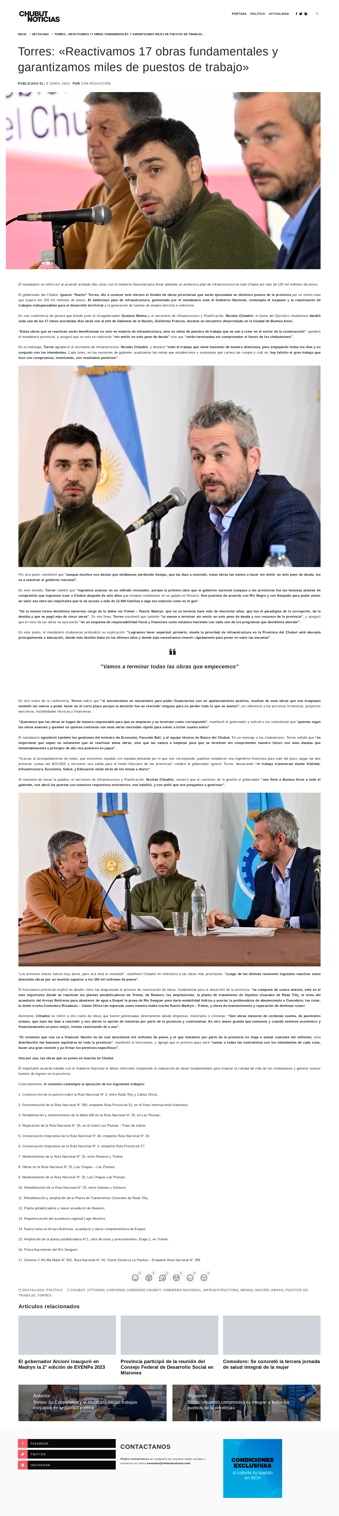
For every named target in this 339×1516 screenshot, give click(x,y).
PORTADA (239, 13)
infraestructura (221, 1290)
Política (258, 13)
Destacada (33, 1290)
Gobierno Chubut (144, 1290)
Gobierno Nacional (182, 1290)
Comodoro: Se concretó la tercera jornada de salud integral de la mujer (271, 1364)
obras (277, 1290)
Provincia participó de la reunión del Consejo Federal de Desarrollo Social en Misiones (167, 1367)
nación (262, 1290)
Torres (44, 1295)
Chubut (77, 1290)
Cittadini (96, 1290)
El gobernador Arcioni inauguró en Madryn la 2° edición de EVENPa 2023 (61, 1364)
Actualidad (279, 13)
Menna (247, 1290)
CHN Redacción (96, 83)
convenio (116, 1290)
